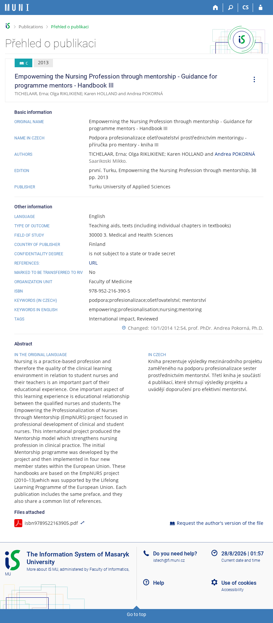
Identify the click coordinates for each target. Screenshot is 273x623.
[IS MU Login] (260, 7)
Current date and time (240, 560)
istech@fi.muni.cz (169, 560)
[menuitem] (252, 80)
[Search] (230, 7)
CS (245, 7)
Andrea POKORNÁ (235, 154)
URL (93, 263)
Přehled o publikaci (70, 27)
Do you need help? (175, 553)
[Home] (215, 7)
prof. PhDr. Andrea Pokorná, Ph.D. (225, 328)
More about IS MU (42, 569)
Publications (31, 27)
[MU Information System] (8, 26)
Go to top (136, 614)
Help (158, 583)
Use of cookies (238, 583)
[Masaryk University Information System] (17, 7)
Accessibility (232, 589)
